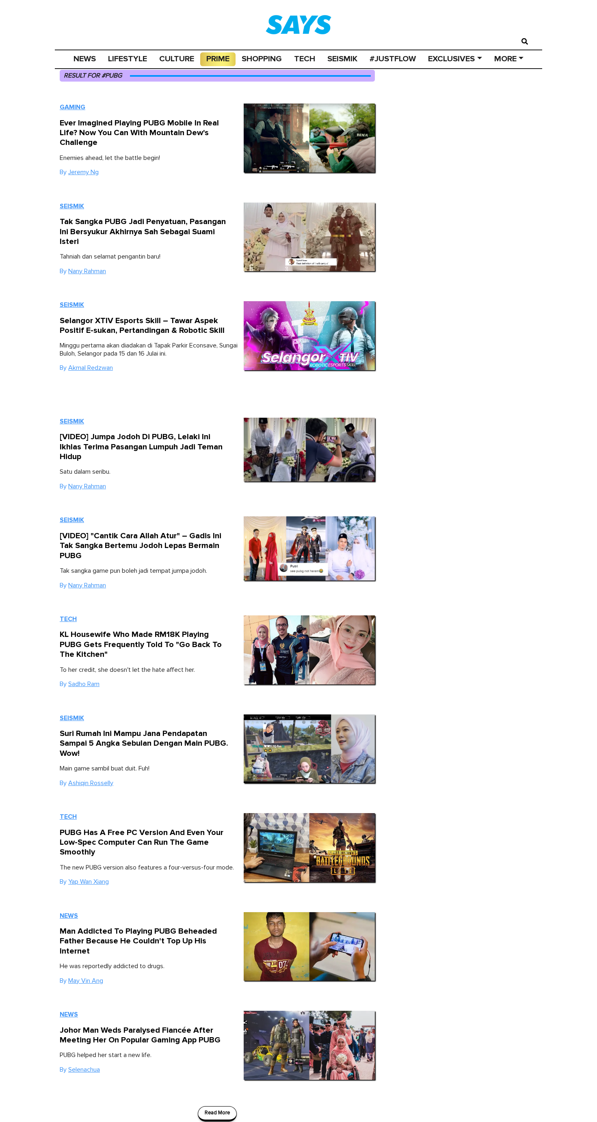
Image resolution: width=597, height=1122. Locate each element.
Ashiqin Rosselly (90, 783)
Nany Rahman (87, 271)
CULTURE (176, 59)
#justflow (393, 59)
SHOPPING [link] (262, 59)
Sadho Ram (84, 684)
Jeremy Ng (83, 172)
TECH (304, 59)
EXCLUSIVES (451, 59)
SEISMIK (342, 59)
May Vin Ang (85, 980)
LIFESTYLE (127, 59)
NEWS (85, 59)
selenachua (84, 1069)
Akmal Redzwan (90, 368)
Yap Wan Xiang (88, 881)
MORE (505, 59)
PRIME (217, 59)
